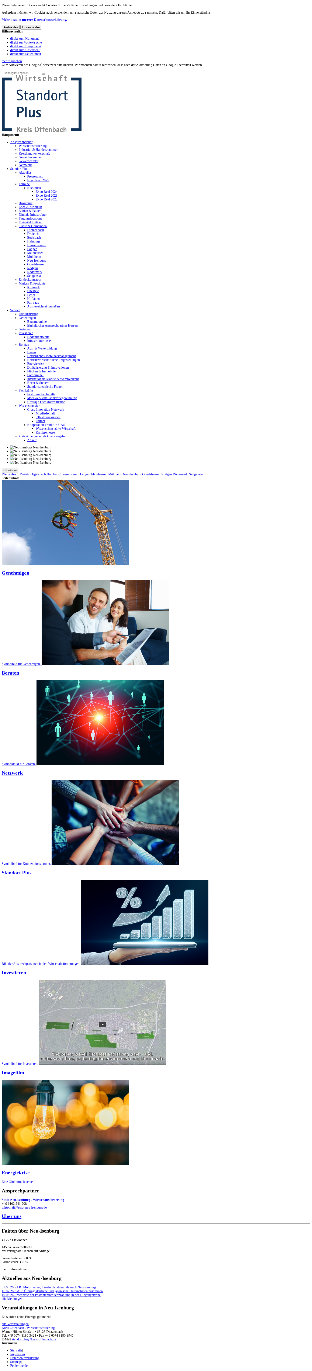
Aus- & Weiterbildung (42, 348)
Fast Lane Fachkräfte (41, 394)
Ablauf (32, 440)
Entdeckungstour (30, 279)
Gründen (25, 329)
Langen (32, 249)
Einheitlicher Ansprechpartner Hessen (52, 325)
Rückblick (34, 188)
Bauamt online (37, 321)
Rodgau (32, 268)
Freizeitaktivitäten (30, 222)
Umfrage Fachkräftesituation (46, 402)
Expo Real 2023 (47, 195)
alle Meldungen (12, 1299)
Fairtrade (33, 302)
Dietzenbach (35, 230)
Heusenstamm (36, 245)
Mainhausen (35, 253)
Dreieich (33, 233)
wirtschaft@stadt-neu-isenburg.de (24, 1207)
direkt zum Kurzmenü (24, 38)
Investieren (26, 333)
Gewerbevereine (30, 157)
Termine (24, 184)
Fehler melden (19, 1365)
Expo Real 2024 (47, 191)
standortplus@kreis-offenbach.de (34, 1339)
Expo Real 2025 (38, 180)
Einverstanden (31, 27)
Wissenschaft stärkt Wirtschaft (56, 428)
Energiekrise (35, 363)
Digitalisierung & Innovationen (48, 367)
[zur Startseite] (42, 131)
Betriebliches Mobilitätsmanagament (51, 356)
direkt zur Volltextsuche (26, 42)
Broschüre (25, 203)
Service (15, 310)
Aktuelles (25, 172)
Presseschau (35, 176)
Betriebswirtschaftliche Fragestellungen (53, 360)
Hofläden (33, 298)
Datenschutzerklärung (24, 1358)
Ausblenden (10, 27)
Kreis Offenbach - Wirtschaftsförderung (28, 1328)
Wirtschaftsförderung (33, 146)
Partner (40, 421)
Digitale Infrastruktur (33, 214)
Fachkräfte (26, 390)
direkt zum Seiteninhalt (25, 54)
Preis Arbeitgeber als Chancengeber (42, 436)
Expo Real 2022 (47, 199)
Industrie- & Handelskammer (38, 149)
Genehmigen (27, 318)
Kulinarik (33, 287)
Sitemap (15, 1362)
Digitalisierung (28, 314)
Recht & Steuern (38, 383)
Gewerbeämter (28, 161)
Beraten (24, 344)
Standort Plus (19, 168)
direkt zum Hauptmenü (25, 46)
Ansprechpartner (21, 142)
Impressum (17, 1354)
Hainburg (33, 241)
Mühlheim (34, 256)
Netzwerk (25, 165)
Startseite (16, 1350)
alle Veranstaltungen (15, 1324)
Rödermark (34, 272)
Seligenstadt (35, 276)
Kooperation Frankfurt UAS (46, 425)
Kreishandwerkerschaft (34, 153)
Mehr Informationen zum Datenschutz (27, 68)
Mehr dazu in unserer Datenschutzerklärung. (34, 19)
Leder (31, 295)
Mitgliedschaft (45, 413)
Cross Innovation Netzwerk (45, 409)
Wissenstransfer (29, 405)
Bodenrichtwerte (38, 337)
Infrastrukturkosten (39, 340)
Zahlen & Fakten (30, 211)
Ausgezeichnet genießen (43, 306)
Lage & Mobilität (30, 207)
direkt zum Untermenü (25, 50)
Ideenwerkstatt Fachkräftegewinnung (52, 398)
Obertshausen (36, 264)
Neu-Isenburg (36, 260)
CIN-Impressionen (48, 417)
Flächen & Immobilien (42, 371)
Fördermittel (35, 375)
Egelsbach (34, 237)
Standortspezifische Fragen (45, 386)
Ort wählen (10, 470)
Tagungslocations (30, 218)
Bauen (31, 352)
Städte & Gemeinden (33, 226)
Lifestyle (33, 291)
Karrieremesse (45, 432)
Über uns (11, 1216)
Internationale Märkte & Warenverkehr (53, 379)
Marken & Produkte (32, 283)
